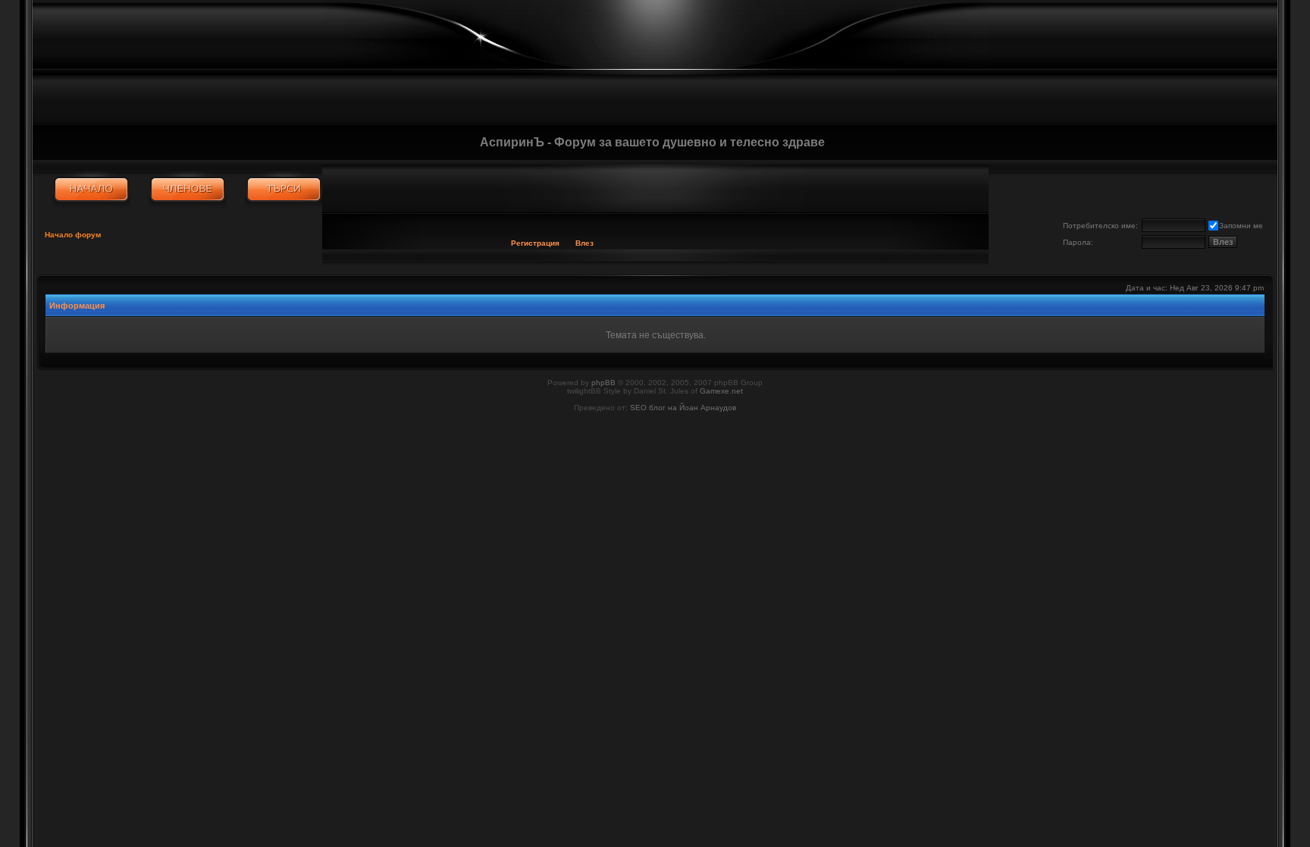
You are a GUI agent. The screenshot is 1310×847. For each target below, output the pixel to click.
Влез (584, 243)
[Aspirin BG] (91, 190)
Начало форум (73, 235)
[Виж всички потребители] (187, 190)
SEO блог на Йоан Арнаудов (683, 407)
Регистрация (535, 243)
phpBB (603, 382)
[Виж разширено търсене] (283, 190)
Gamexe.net (721, 391)
